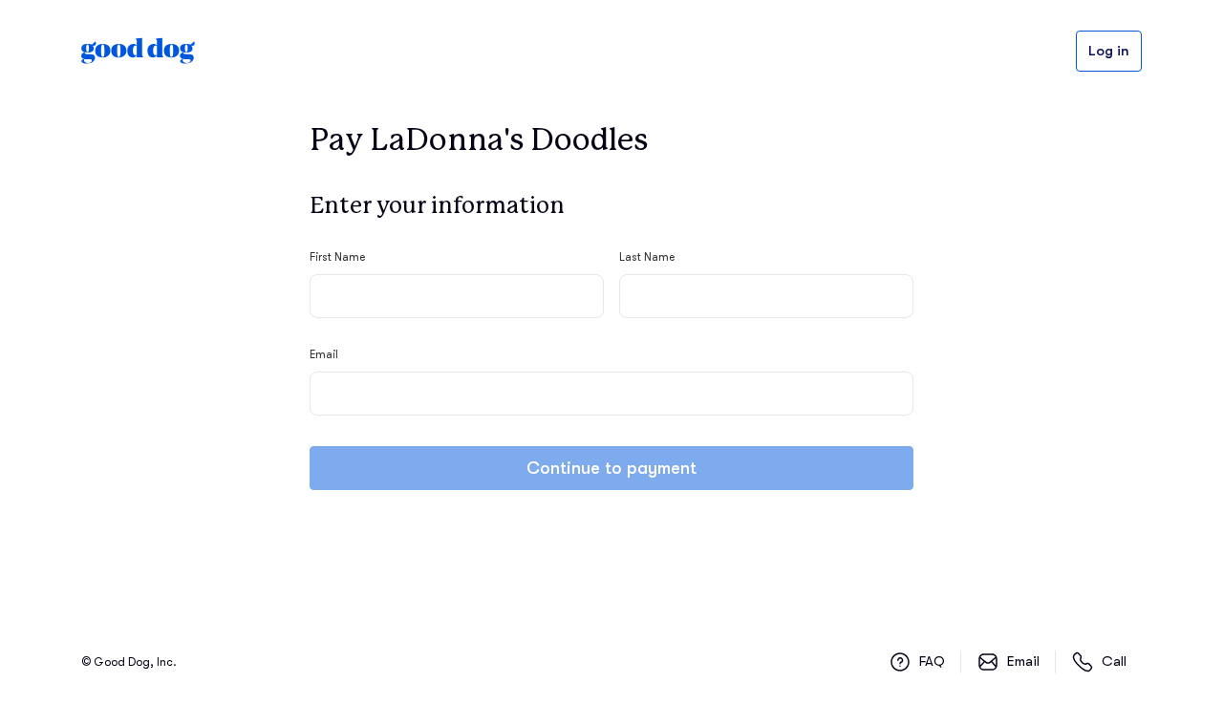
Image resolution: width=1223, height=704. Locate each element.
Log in (1108, 51)
